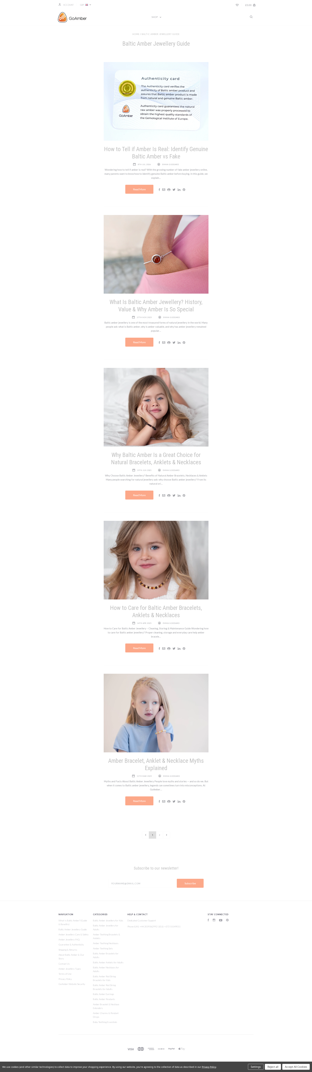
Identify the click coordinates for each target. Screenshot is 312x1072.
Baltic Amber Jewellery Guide (72, 929)
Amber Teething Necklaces (105, 943)
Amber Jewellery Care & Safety (73, 934)
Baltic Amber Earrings (103, 994)
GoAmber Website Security (71, 984)
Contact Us (64, 963)
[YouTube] (220, 920)
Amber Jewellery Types (69, 968)
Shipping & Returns (67, 949)
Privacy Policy (65, 979)
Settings (256, 1067)
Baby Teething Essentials (105, 1022)
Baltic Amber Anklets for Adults (108, 962)
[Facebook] (208, 920)
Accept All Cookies (296, 1067)
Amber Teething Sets (103, 948)
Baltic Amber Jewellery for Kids (108, 920)
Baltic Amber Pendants (104, 999)
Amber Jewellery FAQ (69, 939)
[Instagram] (214, 920)
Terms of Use (65, 973)
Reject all (272, 1067)
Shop (155, 17)
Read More (139, 189)
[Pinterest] (227, 920)
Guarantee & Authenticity (71, 944)
